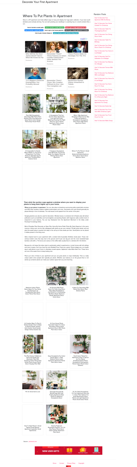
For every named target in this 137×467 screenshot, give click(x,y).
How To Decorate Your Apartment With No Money (102, 19)
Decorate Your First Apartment (40, 2)
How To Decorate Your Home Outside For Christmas (103, 24)
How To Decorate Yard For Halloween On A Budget (102, 57)
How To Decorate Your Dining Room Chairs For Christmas (103, 46)
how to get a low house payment (54, 30)
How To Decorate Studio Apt (103, 106)
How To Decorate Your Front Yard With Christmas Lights (103, 110)
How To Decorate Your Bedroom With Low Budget (104, 74)
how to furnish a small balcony (34, 30)
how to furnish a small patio (35, 27)
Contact (61, 463)
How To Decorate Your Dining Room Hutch (103, 35)
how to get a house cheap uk (43, 33)
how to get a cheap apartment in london (76, 30)
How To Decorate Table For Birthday (103, 41)
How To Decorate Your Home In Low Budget (104, 52)
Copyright (81, 463)
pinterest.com (33, 441)
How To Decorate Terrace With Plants (104, 68)
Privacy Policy (71, 463)
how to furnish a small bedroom (54, 27)
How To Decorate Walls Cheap (104, 120)
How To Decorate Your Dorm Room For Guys (103, 85)
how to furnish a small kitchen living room (65, 33)
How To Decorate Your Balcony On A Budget (104, 63)
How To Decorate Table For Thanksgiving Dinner (103, 30)
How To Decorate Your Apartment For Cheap (101, 101)
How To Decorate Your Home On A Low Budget (104, 79)
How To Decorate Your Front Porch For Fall (103, 116)
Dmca (54, 463)
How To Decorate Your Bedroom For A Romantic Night (104, 96)
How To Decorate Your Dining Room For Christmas (103, 90)
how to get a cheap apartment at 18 (76, 27)
